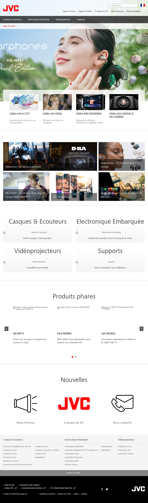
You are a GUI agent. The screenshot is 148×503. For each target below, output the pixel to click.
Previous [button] (6, 329)
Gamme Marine (71, 464)
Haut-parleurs (106, 446)
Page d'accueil (9, 26)
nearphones (40, 457)
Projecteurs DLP (124, 450)
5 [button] (77, 84)
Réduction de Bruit (11, 461)
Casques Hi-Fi (40, 454)
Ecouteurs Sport (9, 457)
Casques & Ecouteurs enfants (47, 450)
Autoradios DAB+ (72, 461)
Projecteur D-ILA (125, 446)
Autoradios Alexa (72, 454)
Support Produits (85, 11)
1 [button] (64, 84)
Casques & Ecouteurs (38, 222)
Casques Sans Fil (9, 450)
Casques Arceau (41, 446)
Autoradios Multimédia (74, 446)
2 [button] (67, 84)
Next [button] (141, 329)
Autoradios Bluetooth (73, 457)
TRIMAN (84, 494)
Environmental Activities (32, 488)
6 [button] (80, 84)
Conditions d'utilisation (47, 494)
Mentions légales (133, 11)
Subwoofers (105, 450)
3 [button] (71, 84)
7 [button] (83, 84)
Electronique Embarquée (110, 222)
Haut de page (74, 473)
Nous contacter (117, 11)
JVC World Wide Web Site (61, 488)
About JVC (9, 488)
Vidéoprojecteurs (37, 251)
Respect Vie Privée (64, 494)
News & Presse (69, 11)
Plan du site (9, 485)
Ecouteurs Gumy (10, 454)
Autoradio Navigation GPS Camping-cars (81, 450)
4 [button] (74, 84)
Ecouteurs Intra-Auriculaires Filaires (17, 464)
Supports (110, 251)
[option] (31, 329)
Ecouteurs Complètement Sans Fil (17, 446)
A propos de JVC (101, 11)
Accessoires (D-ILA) (126, 454)
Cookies (76, 494)
